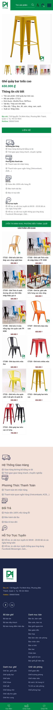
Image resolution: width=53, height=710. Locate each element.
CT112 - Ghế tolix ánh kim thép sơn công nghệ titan (13, 259)
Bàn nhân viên (34, 642)
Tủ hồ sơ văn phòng (36, 686)
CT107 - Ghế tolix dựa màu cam (38, 327)
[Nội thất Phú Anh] (5, 5)
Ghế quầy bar (8, 675)
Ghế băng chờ (8, 690)
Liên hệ (26, 130)
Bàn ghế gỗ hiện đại (36, 661)
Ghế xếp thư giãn (10, 694)
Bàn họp (31, 634)
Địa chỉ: (6, 588)
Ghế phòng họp (34, 690)
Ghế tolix (6, 678)
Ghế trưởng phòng (35, 675)
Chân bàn (32, 653)
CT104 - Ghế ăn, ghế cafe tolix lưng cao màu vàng (37, 292)
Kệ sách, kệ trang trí (36, 682)
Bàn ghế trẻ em (34, 657)
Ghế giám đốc (33, 671)
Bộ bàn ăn (7, 619)
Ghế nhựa (7, 682)
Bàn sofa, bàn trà (35, 622)
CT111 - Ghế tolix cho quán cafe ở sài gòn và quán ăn (13, 396)
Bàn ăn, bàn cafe (35, 619)
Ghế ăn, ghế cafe (10, 671)
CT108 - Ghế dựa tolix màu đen (13, 363)
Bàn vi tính (32, 645)
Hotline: (6, 595)
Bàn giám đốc (33, 630)
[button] (48, 5)
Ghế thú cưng (8, 698)
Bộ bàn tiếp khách (10, 622)
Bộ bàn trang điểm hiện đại (13, 626)
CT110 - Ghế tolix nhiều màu (38, 361)
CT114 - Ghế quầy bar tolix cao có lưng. (13, 428)
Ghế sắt (6, 686)
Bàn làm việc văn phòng (37, 638)
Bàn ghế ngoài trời (35, 626)
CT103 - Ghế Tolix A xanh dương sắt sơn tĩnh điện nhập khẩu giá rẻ (12, 293)
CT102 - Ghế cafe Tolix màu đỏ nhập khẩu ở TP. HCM (38, 259)
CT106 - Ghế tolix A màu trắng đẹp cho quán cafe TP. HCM (13, 328)
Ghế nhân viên (34, 678)
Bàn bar (31, 649)
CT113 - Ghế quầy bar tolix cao (38, 396)
